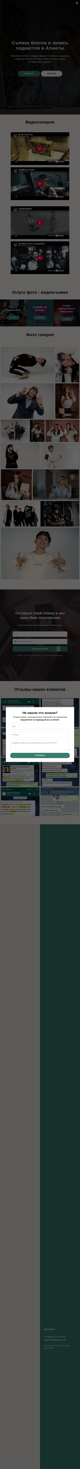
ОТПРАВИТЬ (40, 755)
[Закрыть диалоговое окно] (77, 3)
